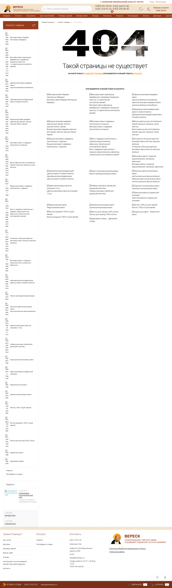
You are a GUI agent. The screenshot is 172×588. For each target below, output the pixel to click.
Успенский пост (10, 524)
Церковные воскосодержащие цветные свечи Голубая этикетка (60, 177)
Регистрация (160, 2)
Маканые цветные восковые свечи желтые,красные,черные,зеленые (146, 180)
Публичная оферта (117, 552)
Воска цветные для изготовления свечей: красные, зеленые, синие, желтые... (146, 132)
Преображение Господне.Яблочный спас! (26, 495)
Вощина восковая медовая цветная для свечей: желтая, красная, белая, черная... (61, 132)
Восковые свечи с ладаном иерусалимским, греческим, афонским (147, 165)
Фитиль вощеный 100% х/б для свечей (62, 217)
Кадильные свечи (145, 213)
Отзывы (95, 16)
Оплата (146, 16)
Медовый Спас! (10, 515)
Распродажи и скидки (14, 474)
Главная (6, 16)
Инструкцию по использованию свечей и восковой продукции (15, 563)
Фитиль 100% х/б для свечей (143, 207)
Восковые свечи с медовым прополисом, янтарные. (100, 128)
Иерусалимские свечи (56, 207)
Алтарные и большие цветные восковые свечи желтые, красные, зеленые (146, 149)
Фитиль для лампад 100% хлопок (102, 214)
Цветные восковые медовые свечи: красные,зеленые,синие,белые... (146, 103)
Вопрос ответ (82, 16)
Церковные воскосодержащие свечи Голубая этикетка (147, 116)
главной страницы (94, 73)
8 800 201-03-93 (103, 6)
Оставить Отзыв (13, 585)
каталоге (137, 73)
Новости (10, 484)
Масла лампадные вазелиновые (102, 174)
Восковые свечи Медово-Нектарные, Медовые (62, 101)
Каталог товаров (15, 25)
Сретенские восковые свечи (100, 207)
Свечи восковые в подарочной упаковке (144, 199)
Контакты (107, 16)
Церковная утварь (103, 220)
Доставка (157, 16)
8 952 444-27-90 (75, 544)
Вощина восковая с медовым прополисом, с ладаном (59, 145)
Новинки (119, 16)
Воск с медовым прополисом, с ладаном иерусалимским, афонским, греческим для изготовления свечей (104, 152)
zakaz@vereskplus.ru (77, 558)
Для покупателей (47, 16)
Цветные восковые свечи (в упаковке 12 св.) (62, 192)
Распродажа (133, 16)
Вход (152, 2)
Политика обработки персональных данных (127, 549)
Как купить (31, 16)
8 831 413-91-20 (75, 540)
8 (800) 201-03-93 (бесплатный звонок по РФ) (81, 549)
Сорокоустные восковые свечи (144, 188)
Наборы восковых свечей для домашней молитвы (101, 192)
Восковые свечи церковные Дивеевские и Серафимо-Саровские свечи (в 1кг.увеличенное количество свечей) (104, 109)
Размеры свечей (65, 16)
